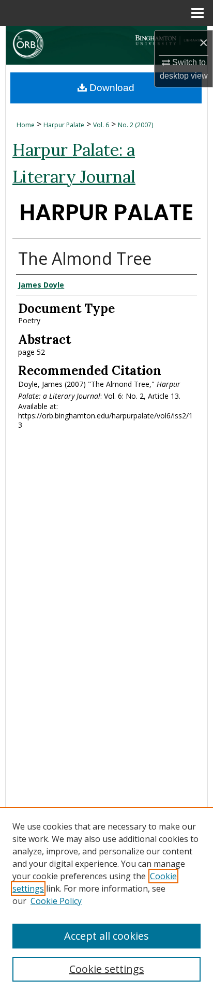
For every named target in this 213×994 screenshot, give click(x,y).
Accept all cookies (106, 936)
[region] (106, 900)
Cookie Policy (56, 901)
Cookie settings (106, 969)
